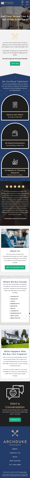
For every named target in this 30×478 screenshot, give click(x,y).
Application (15, 461)
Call (22, 4)
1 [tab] (15, 221)
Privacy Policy (23, 472)
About (15, 449)
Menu (27, 4)
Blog (15, 457)
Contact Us (15, 453)
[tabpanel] (15, 205)
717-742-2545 (15, 465)
